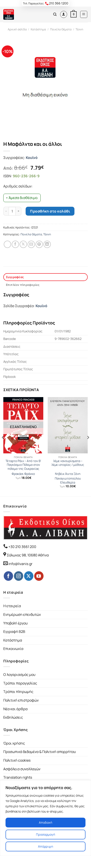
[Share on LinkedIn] (47, 244)
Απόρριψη (45, 846)
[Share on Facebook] (15, 244)
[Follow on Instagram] (18, 576)
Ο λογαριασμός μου (19, 674)
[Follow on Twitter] (28, 576)
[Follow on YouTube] (39, 576)
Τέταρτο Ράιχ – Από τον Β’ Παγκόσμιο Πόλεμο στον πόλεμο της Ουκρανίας (23, 465)
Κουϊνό (32, 157)
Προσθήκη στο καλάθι (50, 211)
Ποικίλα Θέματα (61, 29)
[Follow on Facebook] (8, 576)
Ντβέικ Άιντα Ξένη (67, 474)
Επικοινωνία (13, 648)
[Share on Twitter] (23, 244)
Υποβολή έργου (15, 623)
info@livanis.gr (20, 563)
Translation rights (17, 777)
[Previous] (3, 446)
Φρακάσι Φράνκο (23, 474)
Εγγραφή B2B (14, 631)
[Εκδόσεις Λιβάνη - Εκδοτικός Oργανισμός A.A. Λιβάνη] (18, 14)
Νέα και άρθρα (15, 708)
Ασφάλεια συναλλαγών (21, 768)
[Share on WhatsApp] (7, 244)
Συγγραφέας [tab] (15, 277)
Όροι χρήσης (14, 743)
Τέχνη (79, 29)
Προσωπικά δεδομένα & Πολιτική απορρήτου (39, 751)
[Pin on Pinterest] (39, 244)
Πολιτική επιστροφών (21, 700)
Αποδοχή (45, 822)
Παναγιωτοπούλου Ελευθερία (68, 480)
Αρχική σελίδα (17, 29)
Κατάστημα (38, 29)
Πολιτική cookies (16, 760)
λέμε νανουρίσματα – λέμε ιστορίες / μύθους (67, 463)
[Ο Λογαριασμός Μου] (63, 14)
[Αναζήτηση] (55, 14)
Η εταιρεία (12, 605)
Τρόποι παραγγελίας (20, 683)
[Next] (88, 446)
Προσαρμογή (45, 834)
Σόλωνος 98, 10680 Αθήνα (28, 555)
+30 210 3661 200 (22, 546)
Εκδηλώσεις (13, 717)
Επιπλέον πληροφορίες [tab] (23, 285)
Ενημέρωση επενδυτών (22, 614)
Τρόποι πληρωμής (18, 691)
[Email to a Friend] (31, 244)
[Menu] (83, 14)
